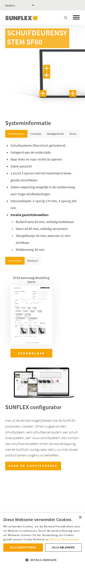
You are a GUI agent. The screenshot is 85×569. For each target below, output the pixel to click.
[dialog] (42, 541)
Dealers (10, 5)
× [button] (80, 517)
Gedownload (31, 353)
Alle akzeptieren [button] (23, 547)
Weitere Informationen (64, 539)
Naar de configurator (33, 466)
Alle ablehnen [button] (63, 547)
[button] (42, 560)
